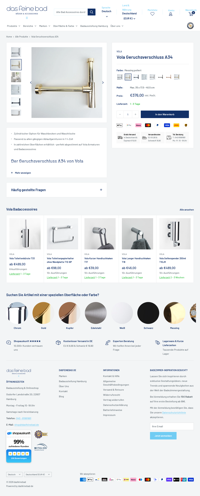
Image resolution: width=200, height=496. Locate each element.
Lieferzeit (14, 273)
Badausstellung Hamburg (73, 381)
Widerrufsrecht (111, 394)
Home (9, 36)
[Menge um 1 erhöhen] (135, 114)
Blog (61, 396)
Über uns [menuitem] (115, 25)
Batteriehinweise (112, 409)
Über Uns (64, 386)
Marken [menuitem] (43, 25)
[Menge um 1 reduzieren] (120, 114)
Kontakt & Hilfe (111, 375)
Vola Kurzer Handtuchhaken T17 (98, 260)
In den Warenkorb (164, 114)
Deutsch (11, 474)
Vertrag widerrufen (113, 399)
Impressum (109, 414)
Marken (63, 375)
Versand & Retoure (113, 389)
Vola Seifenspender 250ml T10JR (172, 260)
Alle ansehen (187, 209)
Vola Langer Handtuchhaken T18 (136, 260)
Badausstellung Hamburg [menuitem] (94, 25)
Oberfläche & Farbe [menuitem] (63, 25)
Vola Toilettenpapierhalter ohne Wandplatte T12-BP (60, 260)
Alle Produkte (21, 36)
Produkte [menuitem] (12, 25)
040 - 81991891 (23, 418)
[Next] (103, 82)
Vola (119, 51)
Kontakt (63, 391)
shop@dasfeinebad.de (26, 424)
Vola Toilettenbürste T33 (22, 258)
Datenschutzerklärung (115, 404)
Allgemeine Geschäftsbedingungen (116, 383)
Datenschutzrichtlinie (174, 412)
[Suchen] (91, 12)
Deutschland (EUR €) (35, 474)
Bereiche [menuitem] (28, 25)
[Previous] (31, 82)
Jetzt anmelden (163, 435)
